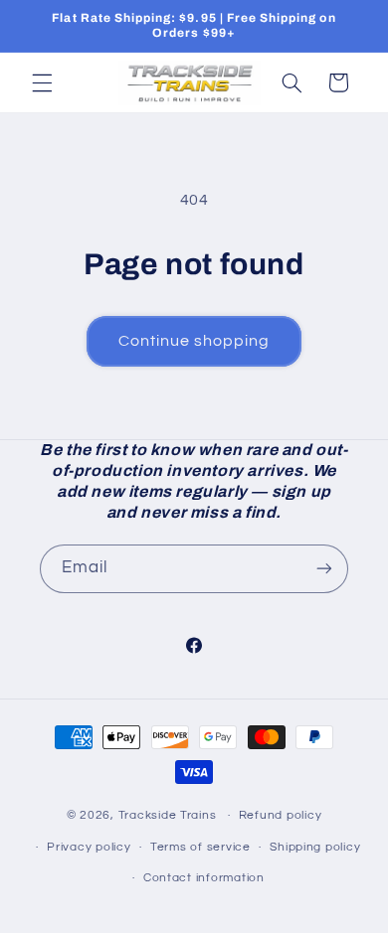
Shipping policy (315, 847)
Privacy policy (88, 847)
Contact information (204, 877)
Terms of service (200, 847)
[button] (42, 82)
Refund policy (280, 815)
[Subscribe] (324, 568)
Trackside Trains (167, 815)
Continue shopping (194, 341)
